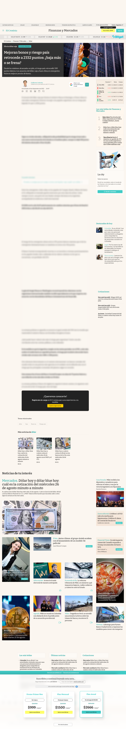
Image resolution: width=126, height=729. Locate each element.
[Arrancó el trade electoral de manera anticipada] (47, 570)
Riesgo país (42, 424)
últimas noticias (7, 25)
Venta (115, 82)
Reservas (33, 424)
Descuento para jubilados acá (54, 672)
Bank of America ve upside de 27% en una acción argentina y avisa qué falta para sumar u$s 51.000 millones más (112, 140)
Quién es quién (87, 25)
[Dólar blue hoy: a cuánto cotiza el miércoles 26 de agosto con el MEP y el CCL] (44, 443)
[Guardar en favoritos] (87, 84)
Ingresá (120, 30)
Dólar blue (35, 25)
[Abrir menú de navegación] (3, 30)
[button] (121, 617)
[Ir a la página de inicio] (11, 30)
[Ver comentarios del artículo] (43, 91)
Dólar (22, 25)
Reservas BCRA (50, 25)
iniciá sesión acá (79, 681)
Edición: (116, 25)
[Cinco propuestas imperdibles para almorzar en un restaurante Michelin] (110, 580)
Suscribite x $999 (108, 30)
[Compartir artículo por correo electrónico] (39, 91)
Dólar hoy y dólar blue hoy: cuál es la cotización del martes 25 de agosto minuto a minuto (112, 129)
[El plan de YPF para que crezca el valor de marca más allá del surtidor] (16, 559)
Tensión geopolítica (68, 25)
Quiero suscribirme (34, 712)
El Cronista (7, 41)
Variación (107, 82)
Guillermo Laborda (37, 82)
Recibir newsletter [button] (111, 191)
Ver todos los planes (63, 724)
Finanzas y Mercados (19, 41)
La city (101, 174)
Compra (121, 82)
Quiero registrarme (55, 406)
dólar (30, 41)
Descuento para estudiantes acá (71, 672)
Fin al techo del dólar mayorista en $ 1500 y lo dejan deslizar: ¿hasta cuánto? (112, 119)
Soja (26, 424)
